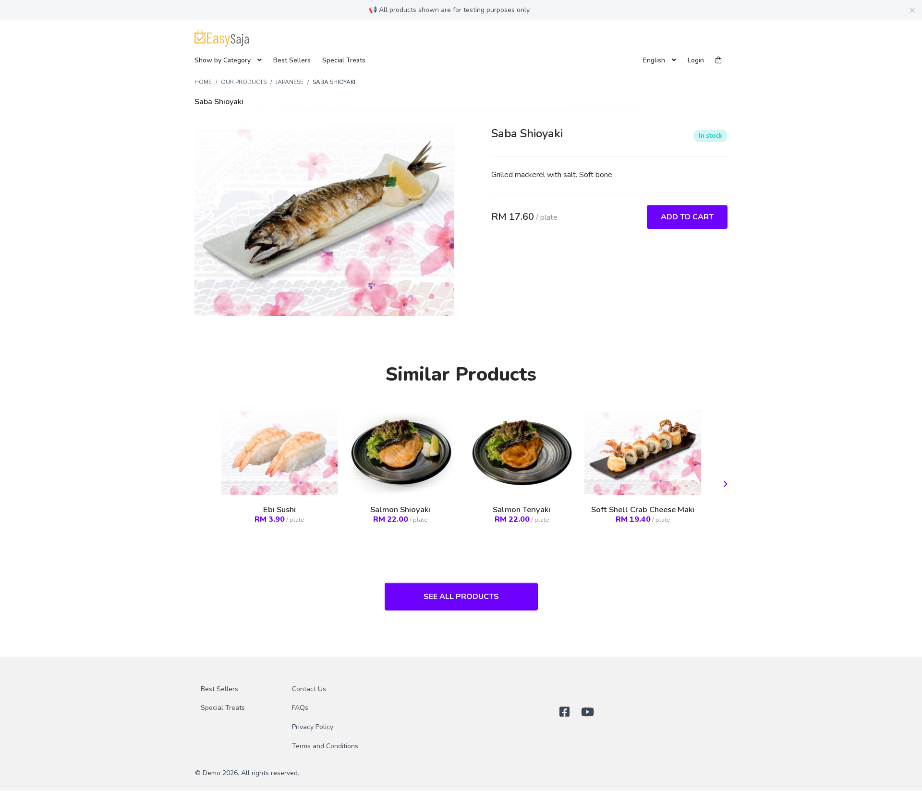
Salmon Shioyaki (400, 509)
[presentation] (724, 484)
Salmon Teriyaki (521, 509)
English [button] (655, 60)
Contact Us (309, 689)
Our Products (244, 82)
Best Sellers (292, 60)
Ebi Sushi (279, 509)
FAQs (300, 707)
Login (696, 60)
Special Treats (343, 60)
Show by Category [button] (223, 60)
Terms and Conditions (325, 746)
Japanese (289, 82)
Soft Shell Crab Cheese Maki (642, 509)
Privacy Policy (312, 726)
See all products (461, 596)
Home (203, 82)
